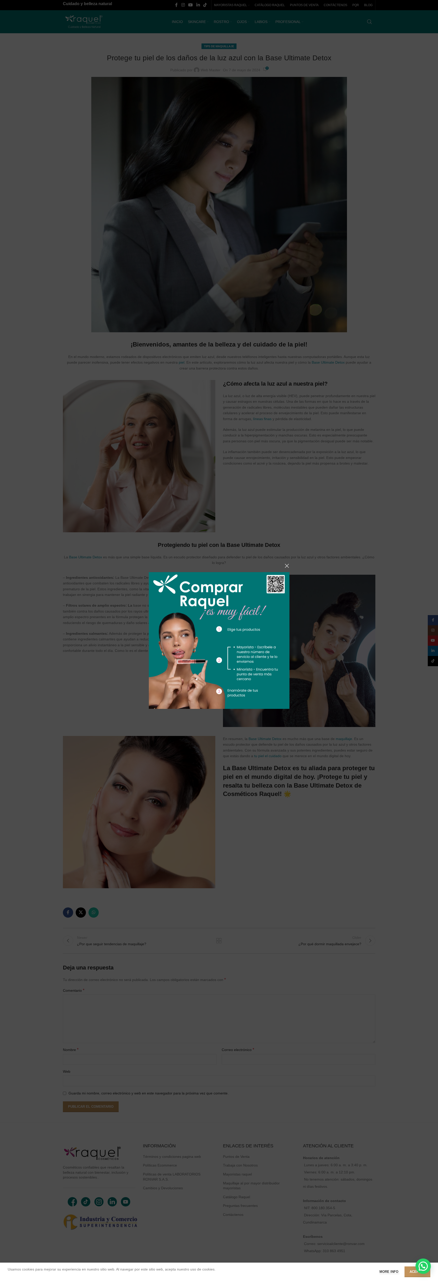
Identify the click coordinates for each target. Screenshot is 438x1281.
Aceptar (417, 1272)
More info (389, 1272)
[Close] (286, 565)
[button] (423, 1266)
